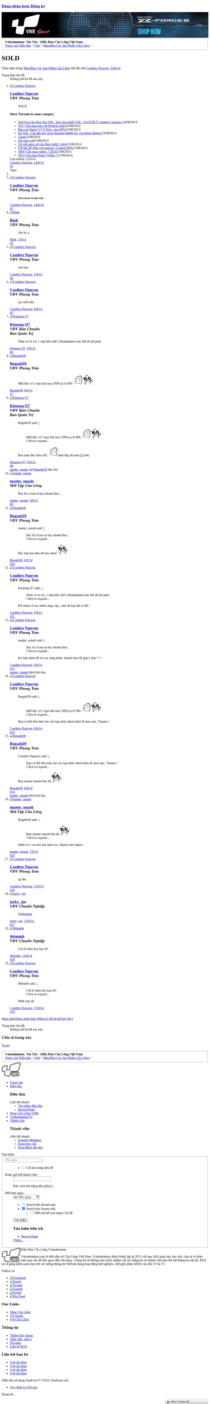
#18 (12, 959)
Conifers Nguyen (97, 68)
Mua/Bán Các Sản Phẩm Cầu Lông (47, 68)
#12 (12, 668)
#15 (12, 855)
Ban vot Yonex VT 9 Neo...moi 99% (42, 129)
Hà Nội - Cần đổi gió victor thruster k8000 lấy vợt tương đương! (60, 133)
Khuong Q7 (20, 324)
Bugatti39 (18, 363)
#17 (12, 924)
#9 (11, 504)
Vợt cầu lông (18, 1362)
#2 (11, 208)
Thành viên (17, 1120)
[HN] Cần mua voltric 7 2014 (37, 151)
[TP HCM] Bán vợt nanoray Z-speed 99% (45, 148)
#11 (12, 616)
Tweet (6, 1045)
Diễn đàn (16, 1086)
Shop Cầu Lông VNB (24, 1113)
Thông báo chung (21, 1335)
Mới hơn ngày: (14, 1193)
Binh (14, 220)
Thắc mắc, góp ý (21, 1339)
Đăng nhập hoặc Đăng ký (23, 6)
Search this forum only (40, 1208)
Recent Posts (26, 1109)
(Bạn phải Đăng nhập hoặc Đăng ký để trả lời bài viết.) (37, 1018)
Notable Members (29, 1140)
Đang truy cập (27, 1144)
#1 (11, 166)
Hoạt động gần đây (30, 1147)
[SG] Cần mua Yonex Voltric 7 (38, 155)
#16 (12, 890)
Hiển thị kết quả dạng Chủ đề (53, 1213)
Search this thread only (40, 1204)
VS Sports (16, 1315)
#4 (11, 278)
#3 (11, 243)
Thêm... (18, 1240)
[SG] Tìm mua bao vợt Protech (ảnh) (42, 126)
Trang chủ (16, 1082)
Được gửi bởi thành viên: (21, 1174)
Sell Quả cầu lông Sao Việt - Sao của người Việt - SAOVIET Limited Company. (70, 122)
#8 (11, 466)
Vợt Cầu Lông (19, 1319)
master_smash (19, 469)
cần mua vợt (26, 140)
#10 (12, 564)
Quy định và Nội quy (24, 1387)
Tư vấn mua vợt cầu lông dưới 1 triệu (42, 144)
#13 (12, 732)
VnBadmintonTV (21, 1117)
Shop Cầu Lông (20, 1312)
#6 (11, 352)
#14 (12, 792)
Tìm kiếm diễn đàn (30, 1106)
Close (21, 137)
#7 (11, 394)
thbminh (26, 914)
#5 (11, 312)
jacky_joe (18, 902)
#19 (12, 1011)
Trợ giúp (15, 1343)
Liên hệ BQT (18, 1346)
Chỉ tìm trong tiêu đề (39, 1167)
